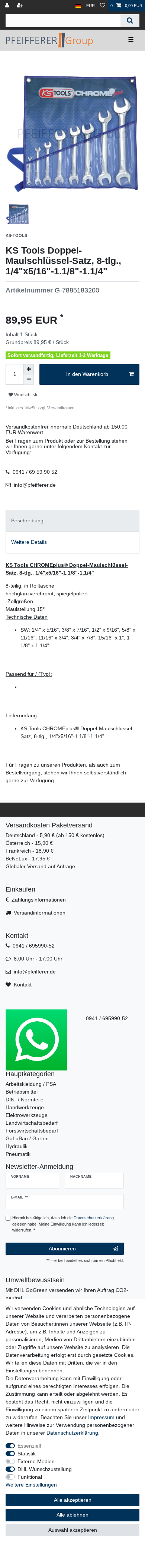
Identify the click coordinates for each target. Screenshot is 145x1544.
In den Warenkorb (87, 374)
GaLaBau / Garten (27, 1138)
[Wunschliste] (102, 5)
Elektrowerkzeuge (27, 1115)
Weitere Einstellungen (31, 1485)
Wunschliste (26, 394)
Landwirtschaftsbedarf (32, 1123)
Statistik (26, 1454)
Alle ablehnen (72, 1515)
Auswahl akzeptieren (72, 1530)
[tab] (72, 521)
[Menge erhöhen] (28, 369)
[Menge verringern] (28, 379)
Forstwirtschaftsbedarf (32, 1131)
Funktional (29, 1477)
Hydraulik (17, 1146)
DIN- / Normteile (25, 1099)
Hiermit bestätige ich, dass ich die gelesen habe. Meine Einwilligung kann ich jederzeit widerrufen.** (63, 1224)
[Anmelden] (8, 5)
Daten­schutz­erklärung (72, 1433)
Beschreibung (27, 520)
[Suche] (129, 20)
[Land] (78, 5)
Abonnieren (62, 1249)
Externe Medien (36, 1461)
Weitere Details (29, 542)
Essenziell (29, 1446)
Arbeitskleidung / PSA (31, 1084)
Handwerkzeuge (25, 1107)
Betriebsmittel (22, 1092)
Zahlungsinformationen (39, 900)
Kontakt (23, 985)
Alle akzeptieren (72, 1500)
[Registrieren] (20, 5)
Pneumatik (18, 1154)
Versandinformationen (39, 913)
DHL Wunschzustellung (44, 1469)
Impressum (101, 1417)
